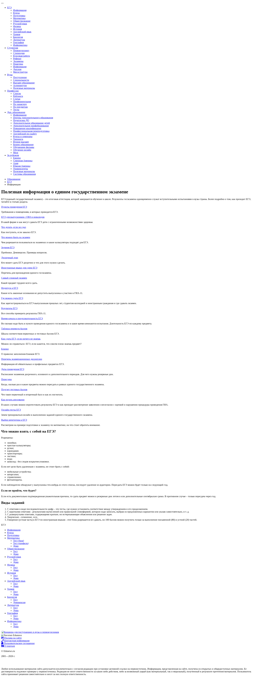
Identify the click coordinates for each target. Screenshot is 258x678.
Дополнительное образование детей (31, 123)
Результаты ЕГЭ (9, 308)
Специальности (21, 80)
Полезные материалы (24, 88)
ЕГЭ (9, 7)
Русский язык (20, 23)
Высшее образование (24, 82)
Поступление (20, 77)
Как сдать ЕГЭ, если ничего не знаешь (20, 339)
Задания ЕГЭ (7, 247)
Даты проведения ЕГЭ (12, 369)
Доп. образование (16, 112)
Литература (19, 39)
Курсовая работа (21, 56)
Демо (16, 546)
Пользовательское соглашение (19, 643)
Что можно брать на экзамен (15, 237)
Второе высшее (21, 142)
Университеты (20, 168)
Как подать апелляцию (12, 399)
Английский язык (22, 31)
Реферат (17, 58)
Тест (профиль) (21, 543)
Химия (16, 34)
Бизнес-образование (23, 144)
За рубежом (13, 155)
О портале (9, 646)
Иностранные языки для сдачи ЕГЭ (19, 267)
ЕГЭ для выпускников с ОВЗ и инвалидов (22, 217)
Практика (18, 64)
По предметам (20, 107)
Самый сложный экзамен (14, 278)
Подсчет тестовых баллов (14, 389)
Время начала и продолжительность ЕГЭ (22, 318)
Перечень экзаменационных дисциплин (21, 359)
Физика (17, 26)
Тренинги (18, 139)
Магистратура (20, 72)
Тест (15, 551)
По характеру (20, 104)
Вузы (10, 74)
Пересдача (6, 379)
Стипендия (18, 53)
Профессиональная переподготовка (31, 131)
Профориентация (22, 101)
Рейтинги (18, 96)
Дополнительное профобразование (31, 125)
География (18, 42)
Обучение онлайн (22, 150)
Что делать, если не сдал (13, 227)
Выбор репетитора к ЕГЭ (14, 420)
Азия (15, 163)
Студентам (12, 48)
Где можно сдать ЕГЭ (12, 298)
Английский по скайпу (25, 133)
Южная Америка (21, 166)
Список (17, 93)
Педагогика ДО (21, 120)
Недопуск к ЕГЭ (9, 288)
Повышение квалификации (27, 128)
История (17, 29)
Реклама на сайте (13, 638)
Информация (19, 10)
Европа (17, 158)
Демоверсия (19, 602)
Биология (18, 37)
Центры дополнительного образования (33, 117)
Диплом (17, 69)
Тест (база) (18, 540)
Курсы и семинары (22, 136)
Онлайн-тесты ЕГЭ (11, 410)
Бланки (5, 349)
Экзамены (18, 61)
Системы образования (24, 174)
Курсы (16, 13)
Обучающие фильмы (23, 147)
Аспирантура (20, 85)
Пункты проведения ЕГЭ (14, 207)
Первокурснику (21, 50)
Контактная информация (16, 640)
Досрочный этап (9, 257)
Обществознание (21, 21)
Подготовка (19, 15)
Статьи (16, 99)
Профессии (13, 91)
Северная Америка (22, 160)
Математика (19, 18)
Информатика (20, 45)
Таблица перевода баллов (14, 328)
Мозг (15, 152)
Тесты (16, 109)
